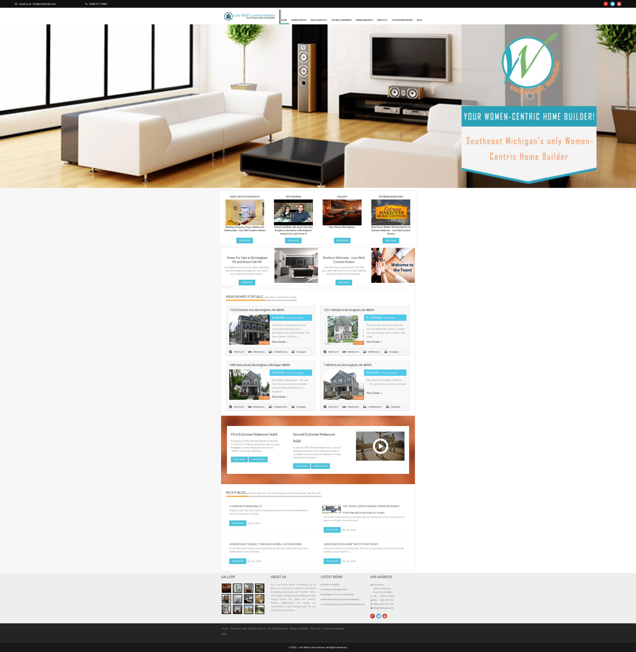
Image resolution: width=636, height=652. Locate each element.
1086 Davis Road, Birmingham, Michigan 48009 (259, 365)
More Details (279, 341)
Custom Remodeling (402, 20)
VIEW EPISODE (258, 459)
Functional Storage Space (334, 589)
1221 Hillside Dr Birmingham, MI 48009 (349, 310)
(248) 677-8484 (98, 3)
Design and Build (364, 20)
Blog (419, 20)
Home (284, 20)
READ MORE (239, 459)
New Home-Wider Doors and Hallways (340, 599)
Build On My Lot (319, 20)
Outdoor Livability (330, 584)
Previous (9, 107)
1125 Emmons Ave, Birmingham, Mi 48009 (256, 310)
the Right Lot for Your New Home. (338, 594)
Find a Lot (382, 20)
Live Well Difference (341, 20)
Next (627, 107)
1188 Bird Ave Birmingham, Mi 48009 (347, 365)
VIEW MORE (244, 240)
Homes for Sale (299, 20)
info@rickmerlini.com (44, 3)
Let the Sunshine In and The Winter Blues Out (343, 604)
